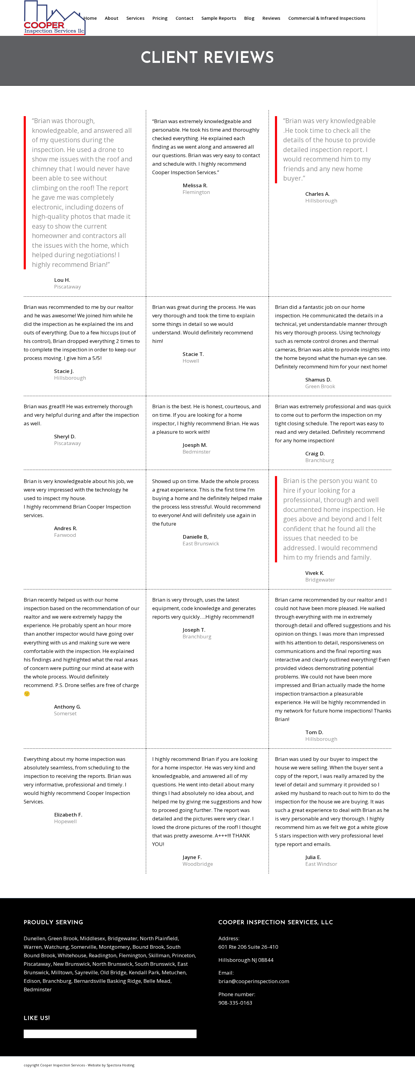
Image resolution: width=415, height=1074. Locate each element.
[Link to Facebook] (386, 17)
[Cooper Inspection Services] (55, 18)
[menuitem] (90, 18)
